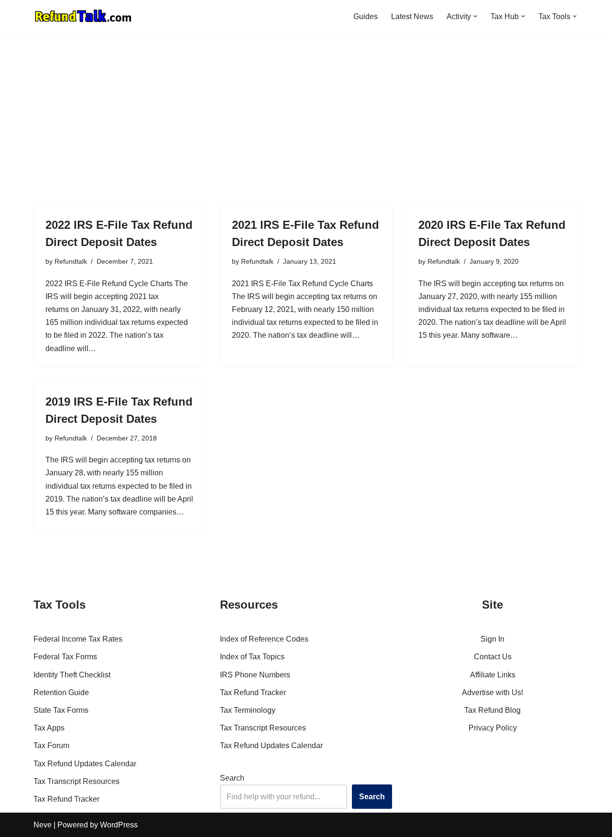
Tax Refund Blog (492, 710)
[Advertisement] (306, 104)
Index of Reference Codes (264, 639)
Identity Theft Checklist (71, 675)
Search (232, 778)
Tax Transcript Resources (76, 781)
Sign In (492, 639)
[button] (475, 16)
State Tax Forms (60, 710)
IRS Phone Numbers (255, 675)
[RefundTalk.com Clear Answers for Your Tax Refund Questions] (83, 16)
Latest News (412, 16)
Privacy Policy (493, 728)
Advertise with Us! (492, 692)
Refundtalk (71, 261)
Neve (42, 825)
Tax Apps (49, 728)
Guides (365, 16)
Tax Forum (51, 745)
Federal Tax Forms (65, 657)
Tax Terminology (247, 710)
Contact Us (493, 657)
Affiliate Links (492, 675)
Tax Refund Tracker (66, 799)
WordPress (119, 825)
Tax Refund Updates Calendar (84, 764)
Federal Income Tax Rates (77, 639)
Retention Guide (61, 692)
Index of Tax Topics (252, 657)
